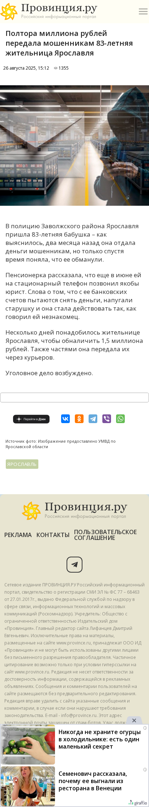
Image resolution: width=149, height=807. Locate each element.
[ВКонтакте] (65, 418)
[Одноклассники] (79, 418)
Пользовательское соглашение (105, 535)
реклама (18, 535)
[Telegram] (93, 418)
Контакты (53, 535)
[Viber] (106, 418)
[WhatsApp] (120, 418)
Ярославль (22, 464)
